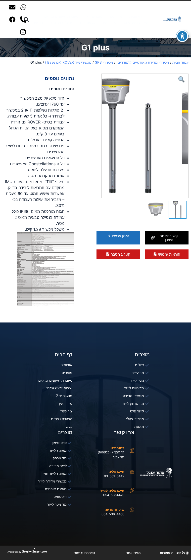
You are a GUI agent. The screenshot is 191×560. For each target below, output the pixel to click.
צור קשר (38, 22)
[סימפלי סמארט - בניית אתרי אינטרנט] (27, 551)
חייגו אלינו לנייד (112, 490)
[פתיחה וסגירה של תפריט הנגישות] (182, 36)
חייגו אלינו (116, 471)
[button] (167, 237)
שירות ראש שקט (136, 22)
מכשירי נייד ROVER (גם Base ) (68, 62)
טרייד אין (109, 22)
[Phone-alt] (23, 19)
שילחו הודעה (114, 509)
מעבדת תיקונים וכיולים (61, 16)
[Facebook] (12, 19)
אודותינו (116, 16)
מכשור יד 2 (87, 22)
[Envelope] (12, 7)
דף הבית (135, 16)
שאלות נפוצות (61, 22)
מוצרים (97, 16)
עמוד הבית (180, 62)
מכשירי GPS (104, 62)
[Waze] (23, 7)
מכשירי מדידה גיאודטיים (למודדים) (142, 62)
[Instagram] (23, 32)
